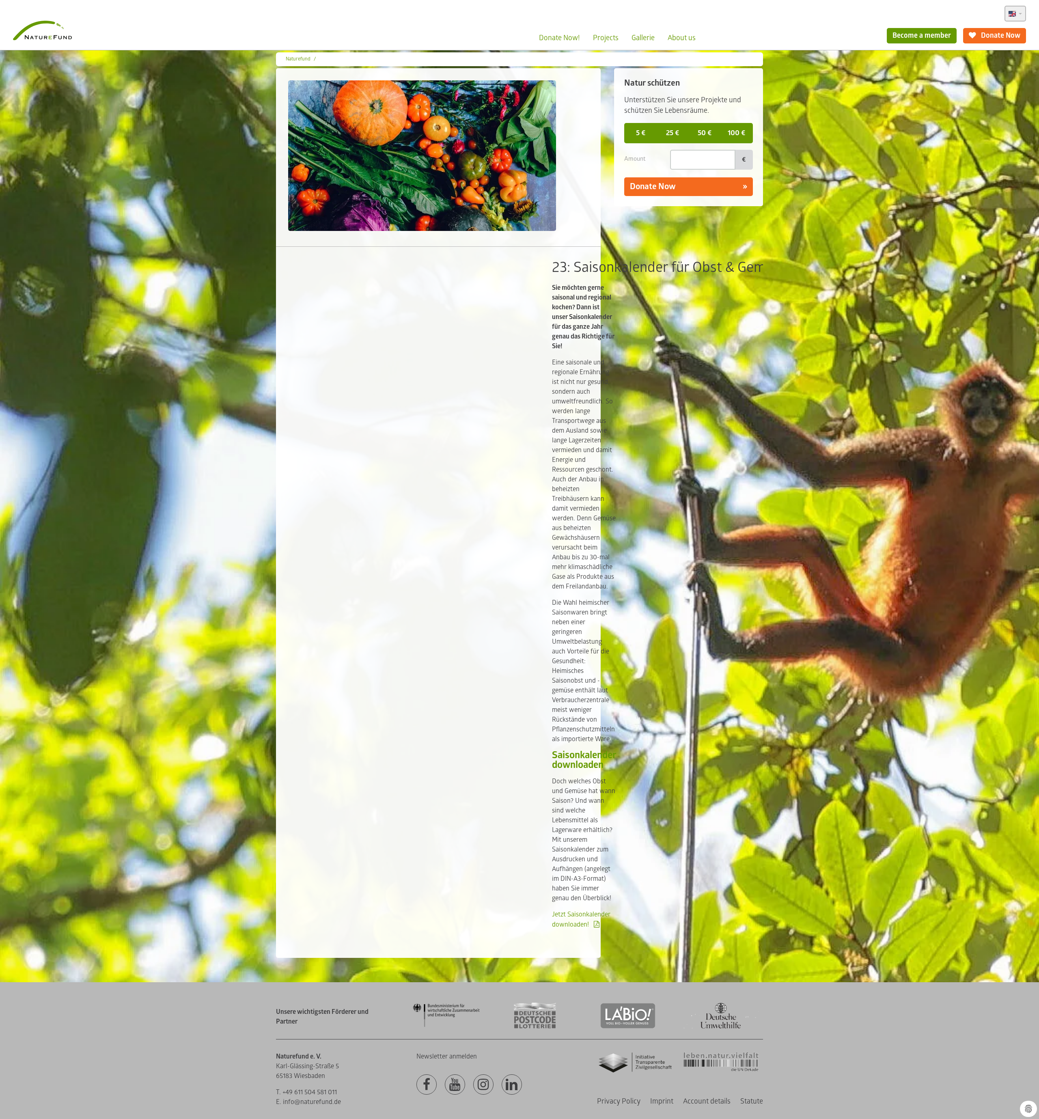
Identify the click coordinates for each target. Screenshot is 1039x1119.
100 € (736, 133)
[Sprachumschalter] (1015, 14)
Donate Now (999, 35)
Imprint (661, 1101)
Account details (707, 1101)
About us (682, 38)
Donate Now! (559, 38)
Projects (606, 38)
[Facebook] (426, 1085)
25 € (672, 133)
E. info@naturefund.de (308, 1102)
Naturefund (298, 59)
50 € (704, 133)
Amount (635, 159)
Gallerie (643, 38)
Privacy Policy (618, 1101)
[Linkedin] (512, 1085)
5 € (640, 133)
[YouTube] (455, 1085)
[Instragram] (483, 1085)
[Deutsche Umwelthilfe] (721, 1027)
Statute (751, 1101)
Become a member (921, 35)
